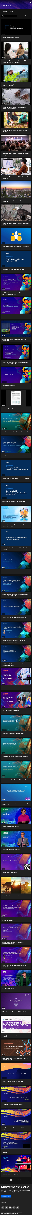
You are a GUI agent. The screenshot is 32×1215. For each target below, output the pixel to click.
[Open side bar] (2, 2)
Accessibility (8, 1212)
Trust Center (19, 1212)
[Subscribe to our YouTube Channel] (10, 1207)
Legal (14, 1212)
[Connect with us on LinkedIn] (14, 1207)
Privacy (2, 1212)
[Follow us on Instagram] (17, 1207)
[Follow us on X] (2, 1207)
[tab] (5, 11)
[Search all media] (30, 2)
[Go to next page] (23, 1180)
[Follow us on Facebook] (6, 1207)
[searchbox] (10, 16)
